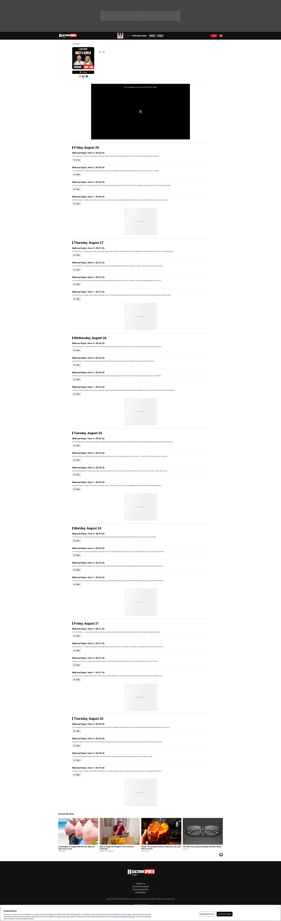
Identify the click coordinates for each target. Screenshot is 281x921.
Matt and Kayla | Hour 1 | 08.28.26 (88, 196)
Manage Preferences (207, 914)
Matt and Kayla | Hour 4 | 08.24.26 (88, 533)
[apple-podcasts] (83, 76)
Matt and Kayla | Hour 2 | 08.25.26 (88, 467)
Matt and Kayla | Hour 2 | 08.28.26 (88, 182)
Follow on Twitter (140, 889)
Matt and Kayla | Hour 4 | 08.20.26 (88, 724)
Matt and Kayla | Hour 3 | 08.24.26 (88, 548)
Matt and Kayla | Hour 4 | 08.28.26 (88, 153)
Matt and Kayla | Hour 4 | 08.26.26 (88, 343)
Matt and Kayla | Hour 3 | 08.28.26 (88, 167)
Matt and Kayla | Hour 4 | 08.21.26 (88, 629)
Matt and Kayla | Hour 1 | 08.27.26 (88, 292)
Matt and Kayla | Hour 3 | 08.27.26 (88, 262)
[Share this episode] (100, 52)
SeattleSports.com (168, 899)
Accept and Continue (224, 914)
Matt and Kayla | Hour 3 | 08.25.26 (88, 453)
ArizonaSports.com (113, 899)
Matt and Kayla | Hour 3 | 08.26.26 (88, 358)
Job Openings (140, 892)
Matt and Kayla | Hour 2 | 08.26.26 (88, 372)
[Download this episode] (103, 52)
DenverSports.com (127, 899)
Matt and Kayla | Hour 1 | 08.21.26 (88, 672)
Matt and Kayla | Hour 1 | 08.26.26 (88, 387)
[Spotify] (86, 76)
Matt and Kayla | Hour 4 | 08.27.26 (88, 248)
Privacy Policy (70, 916)
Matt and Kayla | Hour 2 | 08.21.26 (88, 658)
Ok (278, 907)
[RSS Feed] (79, 76)
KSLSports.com (140, 899)
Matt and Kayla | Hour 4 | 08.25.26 (88, 438)
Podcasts (76, 44)
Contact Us (140, 884)
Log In (214, 36)
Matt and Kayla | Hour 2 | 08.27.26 (88, 277)
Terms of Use (61, 916)
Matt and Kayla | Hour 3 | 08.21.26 (88, 643)
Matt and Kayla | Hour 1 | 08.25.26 (88, 482)
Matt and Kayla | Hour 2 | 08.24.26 (88, 563)
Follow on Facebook (140, 886)
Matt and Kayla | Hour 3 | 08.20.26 (88, 738)
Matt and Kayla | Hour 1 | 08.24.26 (88, 577)
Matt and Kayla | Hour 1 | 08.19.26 (88, 768)
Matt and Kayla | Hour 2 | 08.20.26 (88, 753)
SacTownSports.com (153, 899)
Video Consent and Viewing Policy (124, 916)
